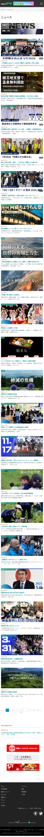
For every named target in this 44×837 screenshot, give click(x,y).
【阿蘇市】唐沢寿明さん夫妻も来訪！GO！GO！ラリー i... (20, 195)
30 (38, 710)
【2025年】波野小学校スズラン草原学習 (14, 526)
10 (29, 710)
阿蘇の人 (3, 797)
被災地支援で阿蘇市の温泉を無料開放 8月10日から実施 (19, 96)
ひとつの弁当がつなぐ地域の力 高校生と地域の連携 (18, 361)
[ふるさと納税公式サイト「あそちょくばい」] (23, 770)
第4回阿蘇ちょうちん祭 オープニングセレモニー (16, 228)
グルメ (3, 800)
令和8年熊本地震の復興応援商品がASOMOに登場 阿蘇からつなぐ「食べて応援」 (22, 733)
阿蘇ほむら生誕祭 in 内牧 (9, 328)
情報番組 (23, 791)
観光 (22, 789)
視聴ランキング (5, 791)
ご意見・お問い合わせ (35, 808)
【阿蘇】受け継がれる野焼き (10, 295)
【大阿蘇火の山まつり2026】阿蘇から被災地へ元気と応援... (20, 63)
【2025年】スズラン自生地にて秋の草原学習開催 (17, 493)
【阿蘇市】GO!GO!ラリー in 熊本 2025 (14, 559)
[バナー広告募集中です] (23, 761)
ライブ (3, 802)
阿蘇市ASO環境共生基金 (9, 394)
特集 (3, 238)
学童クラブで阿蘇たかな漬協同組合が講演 (14, 427)
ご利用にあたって (22, 808)
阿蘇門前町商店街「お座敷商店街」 (12, 659)
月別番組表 (4, 789)
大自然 (23, 794)
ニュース (23, 786)
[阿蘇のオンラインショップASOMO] (23, 5)
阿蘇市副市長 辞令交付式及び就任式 (12, 592)
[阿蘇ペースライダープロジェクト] (23, 751)
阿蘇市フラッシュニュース (8, 39)
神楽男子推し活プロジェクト (10, 626)
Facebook (35, 813)
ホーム (3, 9)
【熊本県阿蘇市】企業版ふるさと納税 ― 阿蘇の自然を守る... (20, 262)
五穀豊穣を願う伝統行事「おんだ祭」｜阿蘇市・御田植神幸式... (21, 129)
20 (33, 710)
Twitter (41, 813)
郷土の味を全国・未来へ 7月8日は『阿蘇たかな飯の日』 (19, 162)
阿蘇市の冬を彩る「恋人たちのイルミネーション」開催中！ (20, 460)
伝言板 (3, 805)
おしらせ (3, 794)
